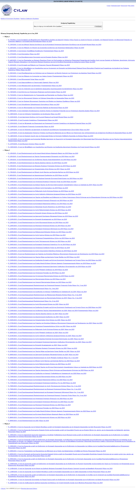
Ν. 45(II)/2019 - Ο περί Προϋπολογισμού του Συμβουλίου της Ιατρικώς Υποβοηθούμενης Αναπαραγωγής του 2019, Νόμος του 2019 (47, 291)
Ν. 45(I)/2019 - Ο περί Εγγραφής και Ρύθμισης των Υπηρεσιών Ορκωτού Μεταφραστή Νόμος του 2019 (39, 65)
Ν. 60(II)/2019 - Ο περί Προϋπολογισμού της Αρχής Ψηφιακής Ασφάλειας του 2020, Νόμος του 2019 (38, 332)
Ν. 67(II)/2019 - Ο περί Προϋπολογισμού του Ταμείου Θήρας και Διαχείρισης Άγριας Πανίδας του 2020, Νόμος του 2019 (44, 351)
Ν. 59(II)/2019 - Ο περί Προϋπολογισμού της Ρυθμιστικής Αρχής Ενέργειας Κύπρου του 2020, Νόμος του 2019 (41, 329)
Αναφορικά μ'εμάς (115, 5)
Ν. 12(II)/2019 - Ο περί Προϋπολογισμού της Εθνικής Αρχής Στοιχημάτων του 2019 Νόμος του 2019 (38, 188)
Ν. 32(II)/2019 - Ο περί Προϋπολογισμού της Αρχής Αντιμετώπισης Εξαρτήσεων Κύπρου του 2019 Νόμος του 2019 (42, 251)
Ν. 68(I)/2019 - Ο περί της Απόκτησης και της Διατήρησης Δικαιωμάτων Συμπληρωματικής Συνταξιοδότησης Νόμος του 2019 (45, 89)
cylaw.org (3, 488)
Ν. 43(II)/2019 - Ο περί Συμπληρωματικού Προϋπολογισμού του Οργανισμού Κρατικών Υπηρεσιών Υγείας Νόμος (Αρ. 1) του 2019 (47, 285)
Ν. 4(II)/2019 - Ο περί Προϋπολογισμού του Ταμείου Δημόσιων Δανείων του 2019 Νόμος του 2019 (37, 163)
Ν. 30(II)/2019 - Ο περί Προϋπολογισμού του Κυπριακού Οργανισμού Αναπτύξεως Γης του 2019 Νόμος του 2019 (42, 244)
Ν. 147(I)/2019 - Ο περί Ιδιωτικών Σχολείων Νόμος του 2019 (26, 144)
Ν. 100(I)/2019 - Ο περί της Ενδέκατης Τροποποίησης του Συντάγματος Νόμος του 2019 (34, 114)
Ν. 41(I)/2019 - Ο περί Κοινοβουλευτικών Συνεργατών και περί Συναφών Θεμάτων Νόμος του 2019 (38, 57)
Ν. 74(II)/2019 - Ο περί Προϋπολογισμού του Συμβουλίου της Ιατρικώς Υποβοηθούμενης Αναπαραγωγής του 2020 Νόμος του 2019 (47, 373)
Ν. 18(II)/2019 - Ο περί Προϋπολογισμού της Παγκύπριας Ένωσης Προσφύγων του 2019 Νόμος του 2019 (39, 207)
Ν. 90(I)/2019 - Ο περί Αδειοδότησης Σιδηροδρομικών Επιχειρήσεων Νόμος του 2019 (33, 104)
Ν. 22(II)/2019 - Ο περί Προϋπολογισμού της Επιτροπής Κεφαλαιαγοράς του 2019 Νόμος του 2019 (37, 219)
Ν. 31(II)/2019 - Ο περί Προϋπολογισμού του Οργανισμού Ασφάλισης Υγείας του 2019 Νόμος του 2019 (39, 247)
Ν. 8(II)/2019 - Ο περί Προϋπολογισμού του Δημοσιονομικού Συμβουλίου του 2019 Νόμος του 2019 (38, 175)
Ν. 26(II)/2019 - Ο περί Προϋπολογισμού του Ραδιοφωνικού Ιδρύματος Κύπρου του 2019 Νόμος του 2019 (39, 232)
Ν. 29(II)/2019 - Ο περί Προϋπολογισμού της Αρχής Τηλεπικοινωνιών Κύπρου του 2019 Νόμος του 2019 (39, 241)
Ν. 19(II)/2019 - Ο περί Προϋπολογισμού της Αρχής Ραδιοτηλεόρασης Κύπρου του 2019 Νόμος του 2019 (39, 210)
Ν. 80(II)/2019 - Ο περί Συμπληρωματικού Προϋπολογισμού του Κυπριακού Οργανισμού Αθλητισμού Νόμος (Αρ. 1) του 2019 (46, 392)
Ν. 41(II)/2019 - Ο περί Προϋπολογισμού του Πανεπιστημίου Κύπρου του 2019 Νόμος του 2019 (37, 279)
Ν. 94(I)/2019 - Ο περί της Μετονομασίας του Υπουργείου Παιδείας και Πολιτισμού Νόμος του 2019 (38, 107)
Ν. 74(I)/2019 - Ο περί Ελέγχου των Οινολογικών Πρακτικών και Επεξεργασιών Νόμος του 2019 (37, 92)
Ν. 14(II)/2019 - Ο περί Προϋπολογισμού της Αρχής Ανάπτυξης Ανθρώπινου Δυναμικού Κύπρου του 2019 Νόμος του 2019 (44, 194)
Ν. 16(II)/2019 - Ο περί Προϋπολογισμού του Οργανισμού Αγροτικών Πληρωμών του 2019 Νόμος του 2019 (40, 200)
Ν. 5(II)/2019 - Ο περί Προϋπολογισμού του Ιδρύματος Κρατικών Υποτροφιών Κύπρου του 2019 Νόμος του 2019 (42, 166)
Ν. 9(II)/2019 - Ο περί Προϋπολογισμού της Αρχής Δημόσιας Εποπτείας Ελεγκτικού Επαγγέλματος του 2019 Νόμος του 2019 (45, 178)
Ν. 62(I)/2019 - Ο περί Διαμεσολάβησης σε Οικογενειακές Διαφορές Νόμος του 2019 (33, 82)
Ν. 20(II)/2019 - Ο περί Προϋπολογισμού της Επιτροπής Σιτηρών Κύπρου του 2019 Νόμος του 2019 (38, 213)
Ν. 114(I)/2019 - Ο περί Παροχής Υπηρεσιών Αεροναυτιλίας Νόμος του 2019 (31, 126)
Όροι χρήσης (131, 5)
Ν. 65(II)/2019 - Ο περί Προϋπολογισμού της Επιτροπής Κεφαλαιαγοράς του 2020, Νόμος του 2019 (37, 345)
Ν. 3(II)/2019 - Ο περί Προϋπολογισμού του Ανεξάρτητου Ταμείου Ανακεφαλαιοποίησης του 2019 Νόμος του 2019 (42, 159)
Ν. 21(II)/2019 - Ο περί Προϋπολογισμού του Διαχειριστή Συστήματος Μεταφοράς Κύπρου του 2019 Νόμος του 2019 (43, 216)
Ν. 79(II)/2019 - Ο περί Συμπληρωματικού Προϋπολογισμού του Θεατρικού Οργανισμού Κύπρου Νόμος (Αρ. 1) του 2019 (44, 389)
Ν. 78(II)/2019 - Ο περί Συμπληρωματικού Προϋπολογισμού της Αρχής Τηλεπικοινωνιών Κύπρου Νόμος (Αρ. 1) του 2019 (44, 386)
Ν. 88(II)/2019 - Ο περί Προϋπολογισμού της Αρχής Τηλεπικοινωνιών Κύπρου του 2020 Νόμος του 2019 (39, 417)
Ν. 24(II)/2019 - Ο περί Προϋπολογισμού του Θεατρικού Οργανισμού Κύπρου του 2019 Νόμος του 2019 (39, 225)
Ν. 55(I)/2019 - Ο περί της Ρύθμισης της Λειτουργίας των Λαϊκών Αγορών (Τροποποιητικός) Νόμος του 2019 (40, 76)
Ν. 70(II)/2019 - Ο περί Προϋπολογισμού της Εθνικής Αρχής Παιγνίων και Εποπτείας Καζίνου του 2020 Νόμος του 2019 (44, 361)
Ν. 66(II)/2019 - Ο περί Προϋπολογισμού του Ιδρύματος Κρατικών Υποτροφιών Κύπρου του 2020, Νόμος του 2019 (42, 348)
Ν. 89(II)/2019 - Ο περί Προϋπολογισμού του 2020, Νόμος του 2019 (28, 420)
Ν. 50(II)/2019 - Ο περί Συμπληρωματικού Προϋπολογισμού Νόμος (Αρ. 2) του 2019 (33, 301)
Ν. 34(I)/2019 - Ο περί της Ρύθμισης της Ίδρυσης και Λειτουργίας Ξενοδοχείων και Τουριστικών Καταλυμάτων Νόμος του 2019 (46, 47)
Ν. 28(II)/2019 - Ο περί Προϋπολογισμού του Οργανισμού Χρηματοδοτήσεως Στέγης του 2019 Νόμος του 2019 (41, 238)
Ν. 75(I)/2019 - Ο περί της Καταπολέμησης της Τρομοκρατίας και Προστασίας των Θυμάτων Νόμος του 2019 (40, 95)
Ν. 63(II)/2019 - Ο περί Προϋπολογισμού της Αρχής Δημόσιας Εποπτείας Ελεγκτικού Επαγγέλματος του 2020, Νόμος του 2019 (46, 339)
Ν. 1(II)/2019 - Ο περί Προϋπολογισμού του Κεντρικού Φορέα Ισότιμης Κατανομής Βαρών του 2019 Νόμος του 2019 (43, 153)
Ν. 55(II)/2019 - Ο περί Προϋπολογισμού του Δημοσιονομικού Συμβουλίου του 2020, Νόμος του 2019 (38, 317)
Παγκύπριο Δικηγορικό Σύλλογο (29, 488)
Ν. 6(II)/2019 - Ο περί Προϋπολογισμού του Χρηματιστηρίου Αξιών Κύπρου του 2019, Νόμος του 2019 (39, 169)
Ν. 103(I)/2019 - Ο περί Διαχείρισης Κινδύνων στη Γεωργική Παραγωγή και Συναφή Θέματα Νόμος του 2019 (40, 117)
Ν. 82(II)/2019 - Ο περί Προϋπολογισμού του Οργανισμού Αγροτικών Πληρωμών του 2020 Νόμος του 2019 (40, 398)
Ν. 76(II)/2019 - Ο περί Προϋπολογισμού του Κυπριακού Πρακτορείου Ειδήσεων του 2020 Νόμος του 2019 (40, 379)
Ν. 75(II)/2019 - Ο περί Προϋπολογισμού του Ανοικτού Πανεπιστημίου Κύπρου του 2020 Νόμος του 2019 (39, 376)
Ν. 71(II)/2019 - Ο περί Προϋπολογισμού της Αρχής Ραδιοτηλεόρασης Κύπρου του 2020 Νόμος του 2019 (39, 364)
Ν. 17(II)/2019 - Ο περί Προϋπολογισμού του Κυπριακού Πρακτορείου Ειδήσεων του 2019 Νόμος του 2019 (40, 203)
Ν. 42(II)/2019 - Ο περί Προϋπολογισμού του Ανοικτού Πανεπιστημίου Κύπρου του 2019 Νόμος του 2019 (39, 282)
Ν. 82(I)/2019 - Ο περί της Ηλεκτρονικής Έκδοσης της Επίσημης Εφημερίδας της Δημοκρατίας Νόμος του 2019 (41, 98)
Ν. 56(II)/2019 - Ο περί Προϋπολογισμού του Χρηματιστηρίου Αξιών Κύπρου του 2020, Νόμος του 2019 (39, 320)
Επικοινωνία (124, 5)
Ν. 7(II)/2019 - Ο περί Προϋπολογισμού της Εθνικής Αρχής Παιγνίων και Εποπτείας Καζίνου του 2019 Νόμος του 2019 (43, 172)
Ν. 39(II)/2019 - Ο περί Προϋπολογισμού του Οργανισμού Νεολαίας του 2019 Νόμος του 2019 (36, 273)
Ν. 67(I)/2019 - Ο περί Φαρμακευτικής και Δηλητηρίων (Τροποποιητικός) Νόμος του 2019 (35, 85)
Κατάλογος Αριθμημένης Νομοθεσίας (30, 18)
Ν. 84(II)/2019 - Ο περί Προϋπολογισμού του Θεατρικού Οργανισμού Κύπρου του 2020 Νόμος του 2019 (39, 405)
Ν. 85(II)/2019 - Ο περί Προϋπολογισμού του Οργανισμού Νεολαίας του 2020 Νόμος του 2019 (36, 408)
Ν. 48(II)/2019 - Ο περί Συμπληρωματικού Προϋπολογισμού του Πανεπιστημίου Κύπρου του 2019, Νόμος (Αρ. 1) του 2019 (45, 298)
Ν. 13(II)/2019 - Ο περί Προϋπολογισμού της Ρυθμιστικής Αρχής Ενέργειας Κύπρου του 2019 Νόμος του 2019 (41, 191)
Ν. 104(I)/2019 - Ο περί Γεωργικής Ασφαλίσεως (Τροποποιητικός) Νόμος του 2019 (33, 120)
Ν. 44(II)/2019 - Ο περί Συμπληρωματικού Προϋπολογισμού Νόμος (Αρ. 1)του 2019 (33, 288)
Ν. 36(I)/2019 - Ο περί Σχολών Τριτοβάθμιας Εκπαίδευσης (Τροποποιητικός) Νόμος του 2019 (36, 51)
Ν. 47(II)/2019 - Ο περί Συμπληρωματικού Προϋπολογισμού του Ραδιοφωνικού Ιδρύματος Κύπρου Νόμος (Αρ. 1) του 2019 (45, 295)
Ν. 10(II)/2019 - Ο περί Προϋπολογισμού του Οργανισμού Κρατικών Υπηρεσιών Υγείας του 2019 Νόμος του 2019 (42, 181)
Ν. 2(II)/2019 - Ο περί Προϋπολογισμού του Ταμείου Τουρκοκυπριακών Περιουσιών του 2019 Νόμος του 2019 (41, 156)
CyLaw (108, 5)
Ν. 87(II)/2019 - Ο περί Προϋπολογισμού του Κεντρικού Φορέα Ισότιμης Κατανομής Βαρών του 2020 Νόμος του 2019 (43, 414)
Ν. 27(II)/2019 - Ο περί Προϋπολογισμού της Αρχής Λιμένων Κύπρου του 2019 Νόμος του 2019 (37, 235)
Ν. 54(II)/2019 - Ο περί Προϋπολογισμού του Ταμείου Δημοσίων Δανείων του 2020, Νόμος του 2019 (38, 313)
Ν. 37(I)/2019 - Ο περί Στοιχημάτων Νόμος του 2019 (24, 54)
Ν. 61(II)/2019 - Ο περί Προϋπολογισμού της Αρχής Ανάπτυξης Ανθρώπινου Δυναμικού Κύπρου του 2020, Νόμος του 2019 (44, 335)
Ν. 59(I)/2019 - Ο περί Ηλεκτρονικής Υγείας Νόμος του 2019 (26, 79)
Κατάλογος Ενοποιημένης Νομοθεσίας (10, 18)
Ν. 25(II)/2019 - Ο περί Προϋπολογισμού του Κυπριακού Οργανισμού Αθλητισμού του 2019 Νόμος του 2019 (40, 229)
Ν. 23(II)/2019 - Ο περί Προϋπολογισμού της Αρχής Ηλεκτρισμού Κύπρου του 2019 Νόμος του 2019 (38, 222)
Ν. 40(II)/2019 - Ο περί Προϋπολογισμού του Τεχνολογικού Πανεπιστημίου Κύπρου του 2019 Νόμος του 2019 (41, 276)
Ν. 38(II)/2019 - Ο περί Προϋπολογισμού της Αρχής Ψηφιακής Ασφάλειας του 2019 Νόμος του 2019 (38, 269)
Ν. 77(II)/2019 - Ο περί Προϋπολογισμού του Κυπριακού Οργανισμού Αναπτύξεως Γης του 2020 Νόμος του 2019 (42, 383)
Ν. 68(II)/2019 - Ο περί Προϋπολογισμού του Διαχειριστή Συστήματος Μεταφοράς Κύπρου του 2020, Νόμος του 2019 (43, 354)
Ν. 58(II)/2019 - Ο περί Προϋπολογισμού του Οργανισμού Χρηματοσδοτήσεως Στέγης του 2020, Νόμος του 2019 (42, 326)
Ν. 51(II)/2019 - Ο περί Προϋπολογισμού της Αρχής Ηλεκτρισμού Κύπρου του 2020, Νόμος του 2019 (38, 304)
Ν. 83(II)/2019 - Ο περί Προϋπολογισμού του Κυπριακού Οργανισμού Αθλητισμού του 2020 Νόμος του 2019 (40, 402)
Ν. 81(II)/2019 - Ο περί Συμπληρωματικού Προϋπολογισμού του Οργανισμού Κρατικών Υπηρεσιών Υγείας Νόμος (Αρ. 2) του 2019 (47, 395)
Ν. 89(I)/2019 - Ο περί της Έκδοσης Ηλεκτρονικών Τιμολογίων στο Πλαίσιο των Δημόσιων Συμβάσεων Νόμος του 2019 (44, 101)
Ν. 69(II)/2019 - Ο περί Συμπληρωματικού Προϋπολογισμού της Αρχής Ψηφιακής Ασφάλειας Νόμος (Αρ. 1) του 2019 (43, 357)
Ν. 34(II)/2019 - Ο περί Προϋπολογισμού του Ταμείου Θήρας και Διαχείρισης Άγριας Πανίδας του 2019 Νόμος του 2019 (43, 257)
